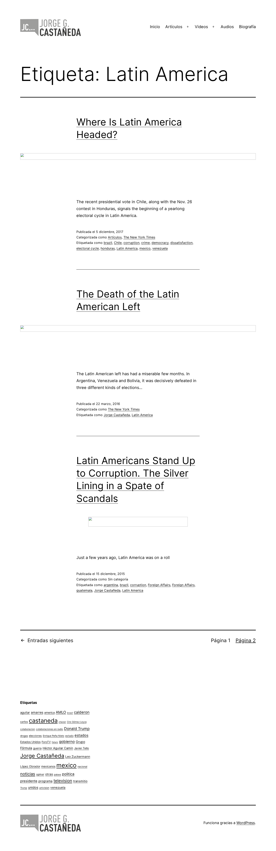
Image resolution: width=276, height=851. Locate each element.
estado (69, 735)
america (49, 712)
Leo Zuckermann (77, 757)
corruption (131, 243)
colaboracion (27, 729)
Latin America (127, 248)
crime (145, 243)
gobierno (67, 741)
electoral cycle (87, 248)
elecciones (35, 735)
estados (81, 735)
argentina (111, 585)
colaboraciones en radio (49, 729)
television (63, 780)
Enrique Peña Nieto (53, 735)
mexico (145, 248)
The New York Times (139, 237)
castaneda (43, 720)
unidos (33, 787)
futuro (55, 742)
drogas (24, 735)
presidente (28, 781)
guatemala (84, 590)
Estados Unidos (30, 742)
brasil (70, 713)
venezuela (160, 248)
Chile (118, 243)
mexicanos (48, 766)
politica (68, 774)
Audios (227, 26)
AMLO (61, 712)
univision (44, 787)
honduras (108, 248)
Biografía (247, 26)
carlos (24, 721)
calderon (82, 712)
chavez (62, 721)
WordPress (245, 823)
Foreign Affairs (159, 585)
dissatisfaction (181, 243)
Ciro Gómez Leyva (76, 721)
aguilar (25, 712)
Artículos (173, 26)
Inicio (155, 26)
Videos (201, 26)
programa (45, 781)
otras (49, 774)
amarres (37, 712)
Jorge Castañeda (117, 415)
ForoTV (46, 742)
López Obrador (30, 766)
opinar (40, 774)
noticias (27, 773)
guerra (37, 748)
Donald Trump (77, 728)
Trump (23, 787)
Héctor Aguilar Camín (58, 748)
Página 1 (220, 640)
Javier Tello (81, 748)
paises (57, 774)
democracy (160, 243)
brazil (108, 243)
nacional (82, 766)
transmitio (80, 781)
